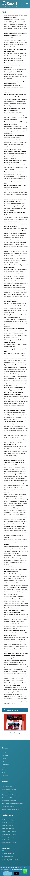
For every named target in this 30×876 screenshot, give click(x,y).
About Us (4, 753)
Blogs (3, 772)
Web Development (7, 786)
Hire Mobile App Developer (9, 834)
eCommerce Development (9, 800)
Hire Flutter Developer (8, 828)
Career (4, 767)
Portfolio (4, 761)
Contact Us (5, 775)
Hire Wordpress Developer (9, 842)
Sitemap (4, 770)
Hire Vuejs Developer (8, 839)
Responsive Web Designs (9, 797)
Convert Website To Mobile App (10, 809)
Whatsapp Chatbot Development (11, 795)
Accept (7, 873)
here (13, 871)
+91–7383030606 (9, 853)
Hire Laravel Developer (8, 820)
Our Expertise (5, 755)
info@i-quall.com (8, 856)
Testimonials (5, 764)
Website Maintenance (8, 806)
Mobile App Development (9, 789)
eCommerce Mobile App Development (12, 803)
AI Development (6, 792)
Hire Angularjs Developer (8, 837)
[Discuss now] (25, 874)
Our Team (4, 758)
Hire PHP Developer (7, 825)
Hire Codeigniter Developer (9, 822)
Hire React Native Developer (9, 831)
